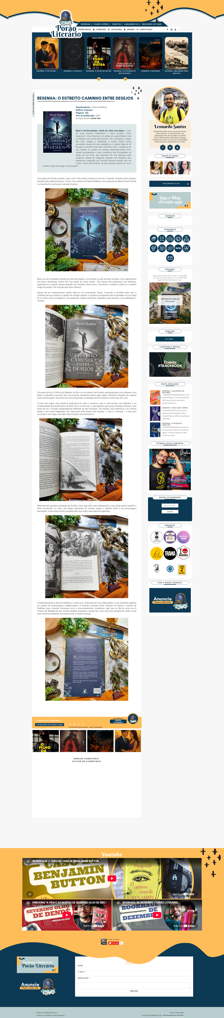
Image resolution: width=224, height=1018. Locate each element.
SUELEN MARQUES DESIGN (173, 1015)
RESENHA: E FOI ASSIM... (47, 71)
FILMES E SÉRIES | (102, 24)
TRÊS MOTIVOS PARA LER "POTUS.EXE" (170, 300)
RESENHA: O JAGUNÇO (150, 71)
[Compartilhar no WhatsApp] (83, 725)
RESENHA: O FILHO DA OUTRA (98, 71)
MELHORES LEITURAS (152, 24)
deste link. (96, 118)
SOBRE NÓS (101, 29)
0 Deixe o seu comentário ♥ (49, 721)
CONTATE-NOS (145, 29)
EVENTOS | (117, 24)
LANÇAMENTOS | (132, 24)
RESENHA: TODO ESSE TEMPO (175, 408)
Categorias (116, 29)
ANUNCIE (131, 29)
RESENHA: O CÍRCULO (73, 71)
